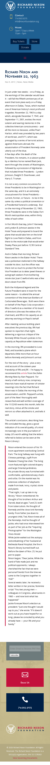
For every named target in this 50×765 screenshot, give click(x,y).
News (19, 82)
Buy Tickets (18, 41)
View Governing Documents (25, 758)
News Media (28, 82)
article (24, 373)
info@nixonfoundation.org (27, 21)
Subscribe (14, 655)
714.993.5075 (21, 18)
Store (34, 41)
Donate (25, 47)
